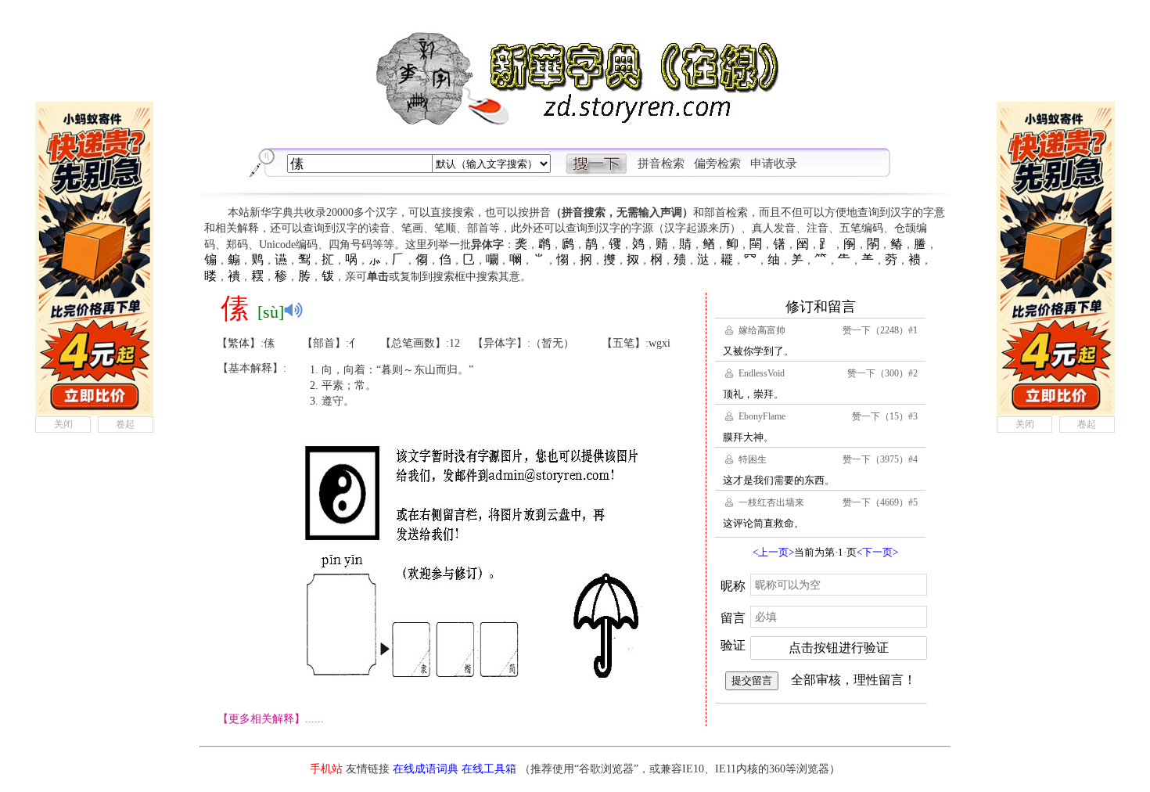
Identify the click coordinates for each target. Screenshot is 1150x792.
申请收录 (773, 163)
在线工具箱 (489, 769)
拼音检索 (661, 163)
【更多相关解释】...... (270, 719)
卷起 (125, 424)
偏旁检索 (717, 163)
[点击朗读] (293, 310)
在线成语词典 (425, 769)
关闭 (63, 424)
